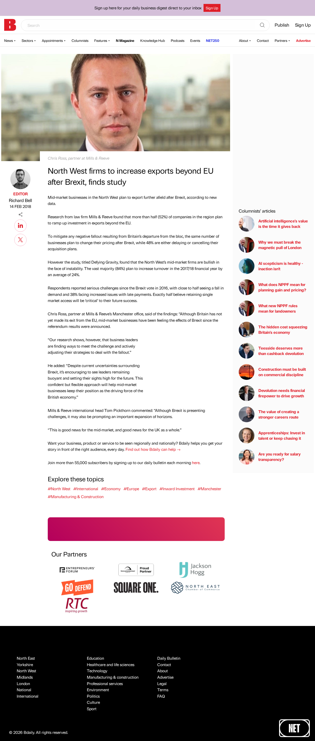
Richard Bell (20, 200)
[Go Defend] (77, 586)
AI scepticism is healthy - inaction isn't (280, 266)
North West (26, 670)
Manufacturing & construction (113, 677)
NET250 (212, 40)
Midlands (25, 677)
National (24, 689)
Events (195, 40)
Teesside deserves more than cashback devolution (281, 350)
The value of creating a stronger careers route (278, 414)
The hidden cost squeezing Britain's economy (282, 329)
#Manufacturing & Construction (76, 496)
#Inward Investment (177, 488)
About (243, 40)
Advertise (303, 40)
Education (95, 658)
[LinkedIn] (20, 225)
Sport (91, 708)
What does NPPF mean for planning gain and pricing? (282, 287)
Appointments (52, 40)
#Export (149, 488)
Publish (282, 25)
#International (85, 488)
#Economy (111, 488)
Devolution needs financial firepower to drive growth (281, 393)
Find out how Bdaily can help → (153, 449)
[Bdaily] (10, 25)
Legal (162, 683)
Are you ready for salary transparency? (279, 456)
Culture (93, 702)
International (27, 696)
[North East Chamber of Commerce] (195, 586)
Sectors (27, 40)
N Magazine (125, 40)
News (8, 40)
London (23, 683)
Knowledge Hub (152, 40)
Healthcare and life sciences (110, 664)
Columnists (80, 40)
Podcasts (177, 40)
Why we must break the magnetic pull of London (279, 244)
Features (100, 40)
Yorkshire (25, 664)
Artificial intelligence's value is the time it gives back (283, 223)
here (196, 462)
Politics (93, 696)
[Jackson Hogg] (195, 569)
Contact (263, 40)
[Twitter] (20, 239)
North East (26, 658)
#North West (59, 488)
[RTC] (77, 604)
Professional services (105, 683)
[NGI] (136, 569)
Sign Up (212, 7)
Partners (281, 40)
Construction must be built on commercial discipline (282, 372)
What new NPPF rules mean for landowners (278, 308)
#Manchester (209, 488)
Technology (97, 670)
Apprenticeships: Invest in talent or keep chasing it (281, 435)
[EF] (77, 569)
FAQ (161, 696)
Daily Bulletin (168, 658)
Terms (162, 689)
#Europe (131, 488)
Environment (98, 689)
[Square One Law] (136, 586)
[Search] (262, 25)
